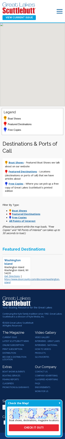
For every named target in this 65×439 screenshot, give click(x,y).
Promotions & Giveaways (15, 387)
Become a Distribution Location (14, 358)
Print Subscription (12, 349)
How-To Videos (43, 349)
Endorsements (42, 387)
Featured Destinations (23, 171)
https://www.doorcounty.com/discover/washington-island (32, 281)
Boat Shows (16, 162)
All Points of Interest (22, 221)
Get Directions (12, 276)
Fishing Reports (10, 379)
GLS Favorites (42, 357)
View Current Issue (19, 17)
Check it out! (34, 427)
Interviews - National (46, 345)
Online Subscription (13, 345)
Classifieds (8, 383)
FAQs (37, 383)
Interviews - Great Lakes (47, 341)
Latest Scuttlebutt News (15, 341)
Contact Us (41, 371)
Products (40, 353)
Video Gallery (42, 337)
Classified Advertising (46, 379)
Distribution (9, 353)
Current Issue (9, 337)
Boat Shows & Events (13, 371)
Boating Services (11, 375)
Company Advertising (46, 375)
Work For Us (41, 391)
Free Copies (16, 183)
